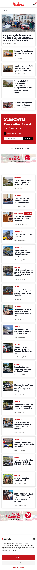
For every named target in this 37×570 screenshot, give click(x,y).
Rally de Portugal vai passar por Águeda (23, 104)
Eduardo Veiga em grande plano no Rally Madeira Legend (22, 331)
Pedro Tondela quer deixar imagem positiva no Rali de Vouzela (23, 369)
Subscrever (28, 138)
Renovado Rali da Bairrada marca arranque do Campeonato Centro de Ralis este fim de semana (23, 86)
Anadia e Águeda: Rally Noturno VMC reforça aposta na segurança (24, 68)
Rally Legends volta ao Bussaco (23, 235)
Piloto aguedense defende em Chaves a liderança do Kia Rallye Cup (23, 350)
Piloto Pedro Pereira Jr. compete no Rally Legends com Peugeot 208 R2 (23, 312)
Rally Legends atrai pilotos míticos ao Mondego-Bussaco (21, 200)
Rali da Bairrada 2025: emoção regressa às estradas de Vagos (22, 183)
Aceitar (18, 557)
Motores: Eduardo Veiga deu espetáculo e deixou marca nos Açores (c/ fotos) (23, 388)
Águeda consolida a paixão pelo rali (21, 479)
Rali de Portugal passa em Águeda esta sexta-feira (23, 53)
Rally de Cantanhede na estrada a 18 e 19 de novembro (23, 218)
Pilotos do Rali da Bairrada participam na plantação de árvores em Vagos (23, 253)
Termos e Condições (18, 567)
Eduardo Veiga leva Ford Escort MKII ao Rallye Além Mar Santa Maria (23, 406)
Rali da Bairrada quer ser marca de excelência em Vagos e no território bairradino (23, 273)
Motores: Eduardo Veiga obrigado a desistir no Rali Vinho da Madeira (23, 462)
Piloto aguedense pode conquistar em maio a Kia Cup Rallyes (24, 444)
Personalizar (18, 563)
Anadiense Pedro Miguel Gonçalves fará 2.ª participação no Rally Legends (23, 293)
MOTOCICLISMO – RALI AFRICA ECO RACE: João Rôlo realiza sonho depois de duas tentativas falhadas (24, 498)
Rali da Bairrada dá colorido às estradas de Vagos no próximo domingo (23, 425)
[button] (34, 539)
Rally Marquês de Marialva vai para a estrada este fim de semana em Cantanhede (18, 38)
